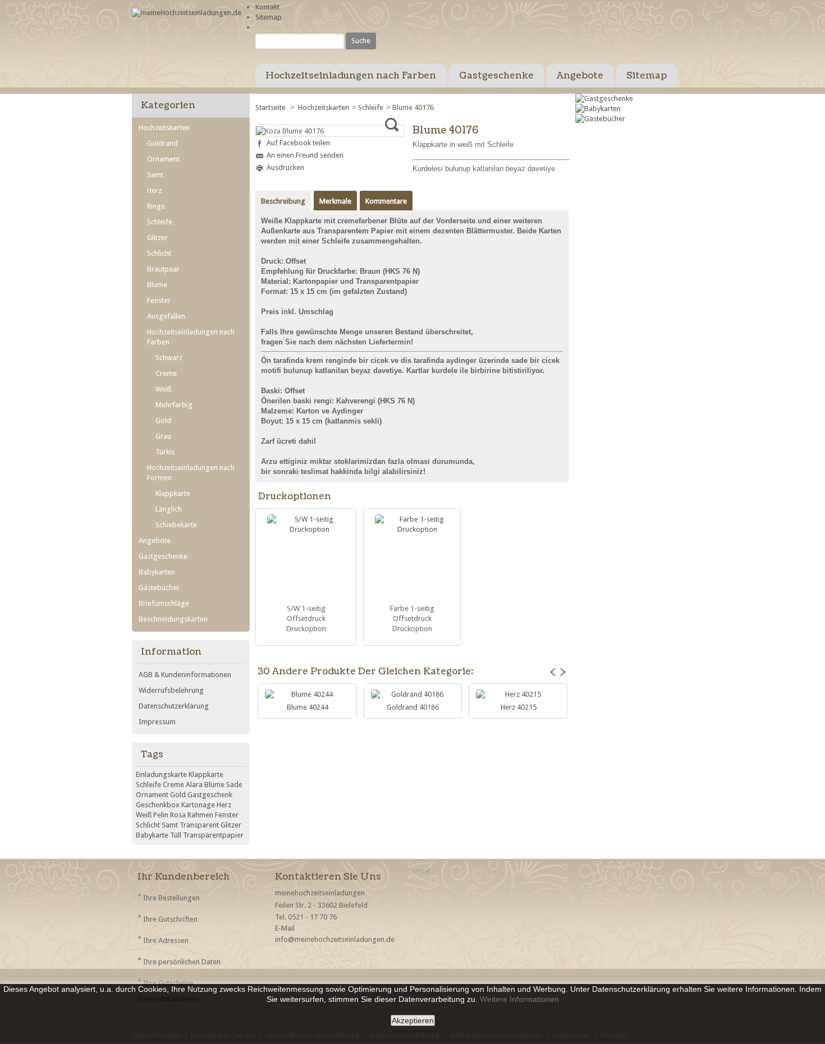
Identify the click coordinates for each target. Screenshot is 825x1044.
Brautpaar (163, 269)
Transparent (199, 825)
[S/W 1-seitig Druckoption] (306, 557)
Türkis (165, 452)
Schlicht (159, 253)
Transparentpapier (213, 835)
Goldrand (162, 143)
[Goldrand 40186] (413, 694)
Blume (157, 284)
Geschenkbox (158, 805)
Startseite (271, 107)
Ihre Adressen (166, 940)
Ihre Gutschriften (170, 919)
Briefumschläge (164, 603)
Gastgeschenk (209, 794)
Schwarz (168, 357)
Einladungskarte (161, 774)
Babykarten (157, 572)
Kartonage (198, 805)
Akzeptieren (413, 1020)
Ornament (163, 159)
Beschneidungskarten (173, 619)
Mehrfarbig (173, 405)
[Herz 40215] (518, 694)
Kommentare (386, 201)
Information (171, 652)
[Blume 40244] (307, 694)
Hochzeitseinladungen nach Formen (191, 472)
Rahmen (200, 815)
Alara (194, 784)
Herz (154, 190)
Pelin (160, 815)
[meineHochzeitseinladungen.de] (186, 13)
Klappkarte (172, 493)
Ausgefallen (166, 316)
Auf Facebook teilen (298, 143)
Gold (163, 420)
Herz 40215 (519, 707)
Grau (163, 436)
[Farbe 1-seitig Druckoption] (412, 557)
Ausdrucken (285, 167)
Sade (234, 784)
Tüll (175, 835)
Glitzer (157, 237)
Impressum (157, 722)
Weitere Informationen (519, 999)
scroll (421, 871)
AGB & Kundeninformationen (185, 674)
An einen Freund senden (305, 155)
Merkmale (335, 201)
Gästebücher (159, 587)
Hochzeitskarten (323, 107)
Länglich (168, 509)
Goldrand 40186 (413, 707)
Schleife (370, 107)
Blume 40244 (307, 707)
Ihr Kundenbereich (184, 877)
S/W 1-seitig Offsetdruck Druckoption (306, 618)
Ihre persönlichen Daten (182, 962)
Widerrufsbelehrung (171, 690)
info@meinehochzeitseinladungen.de (335, 939)
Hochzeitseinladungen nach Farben (350, 76)
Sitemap (268, 17)
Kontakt (267, 7)
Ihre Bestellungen (171, 898)
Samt (155, 175)
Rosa (178, 815)
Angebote (580, 76)
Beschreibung (283, 201)
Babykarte (152, 835)
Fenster (159, 300)
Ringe (156, 206)
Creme (166, 373)
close (407, 1035)
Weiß (163, 389)
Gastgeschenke (496, 76)
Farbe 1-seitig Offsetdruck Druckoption (412, 618)
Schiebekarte (176, 525)
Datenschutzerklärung (174, 706)
